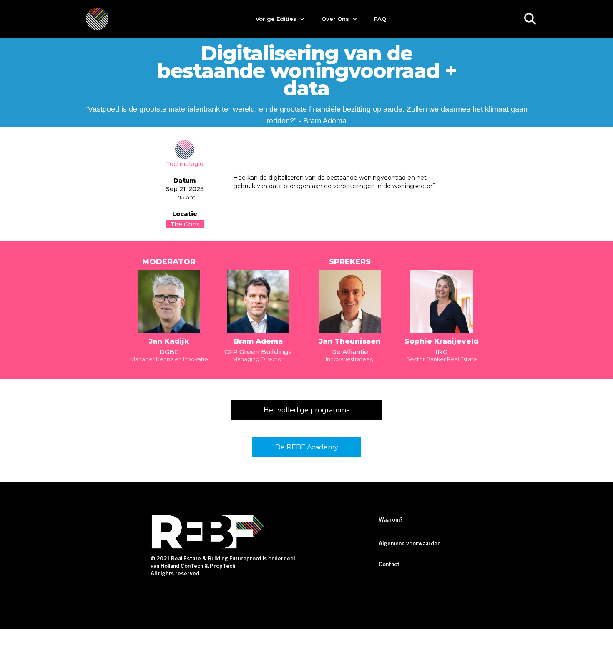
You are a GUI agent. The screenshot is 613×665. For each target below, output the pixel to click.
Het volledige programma (307, 410)
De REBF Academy (306, 447)
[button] (280, 18)
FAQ (380, 18)
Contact (389, 564)
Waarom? (391, 520)
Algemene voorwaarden (409, 543)
